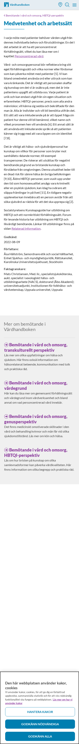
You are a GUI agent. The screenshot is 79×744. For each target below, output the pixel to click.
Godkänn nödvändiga (40, 724)
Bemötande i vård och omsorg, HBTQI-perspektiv (35, 15)
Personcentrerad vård (29, 56)
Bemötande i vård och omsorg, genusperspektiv (35, 419)
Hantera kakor (40, 712)
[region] (39, 708)
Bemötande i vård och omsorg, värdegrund (35, 385)
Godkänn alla (40, 736)
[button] (60, 5)
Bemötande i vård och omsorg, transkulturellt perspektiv (35, 347)
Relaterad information (26, 228)
